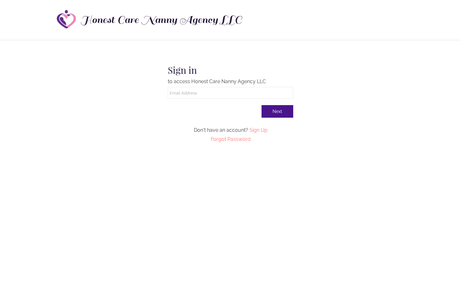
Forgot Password (231, 139)
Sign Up (258, 130)
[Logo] (66, 19)
